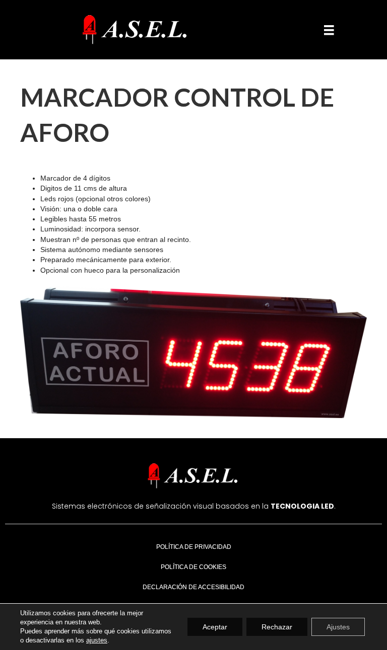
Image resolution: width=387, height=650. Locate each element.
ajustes (96, 640)
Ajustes (338, 627)
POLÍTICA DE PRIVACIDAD (193, 546)
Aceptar (215, 627)
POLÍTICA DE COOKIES (193, 567)
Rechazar (277, 627)
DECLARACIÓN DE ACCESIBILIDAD (193, 587)
